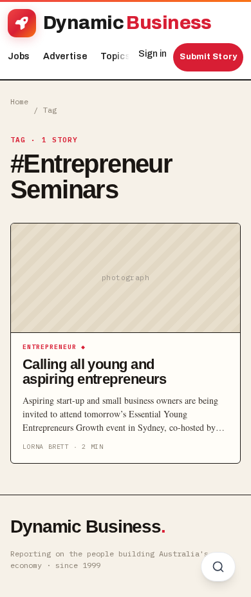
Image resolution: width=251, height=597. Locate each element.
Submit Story (208, 56)
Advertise (65, 56)
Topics (118, 56)
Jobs (19, 56)
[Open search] (218, 567)
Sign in (152, 54)
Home (19, 101)
